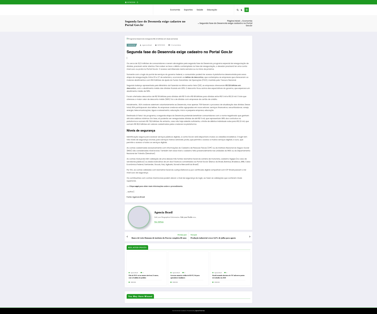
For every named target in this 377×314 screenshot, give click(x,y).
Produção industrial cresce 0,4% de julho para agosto (213, 238)
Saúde (200, 9)
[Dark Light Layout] (241, 9)
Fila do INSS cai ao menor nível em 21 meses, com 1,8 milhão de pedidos (144, 277)
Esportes (188, 9)
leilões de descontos (194, 77)
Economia (175, 9)
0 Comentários (176, 45)
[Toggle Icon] (246, 10)
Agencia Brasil (147, 45)
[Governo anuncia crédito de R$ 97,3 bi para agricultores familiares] (188, 262)
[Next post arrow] (249, 236)
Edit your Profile (186, 217)
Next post (194, 235)
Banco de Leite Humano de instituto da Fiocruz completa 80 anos (159, 238)
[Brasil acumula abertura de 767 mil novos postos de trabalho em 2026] (230, 262)
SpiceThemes (200, 311)
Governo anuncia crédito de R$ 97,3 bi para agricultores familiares (185, 277)
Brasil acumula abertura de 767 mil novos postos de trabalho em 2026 (228, 277)
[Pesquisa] (237, 9)
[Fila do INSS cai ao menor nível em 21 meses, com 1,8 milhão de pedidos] (146, 262)
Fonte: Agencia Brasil (136, 197)
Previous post (182, 235)
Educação (212, 9)
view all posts (159, 222)
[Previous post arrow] (127, 236)
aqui (137, 186)
